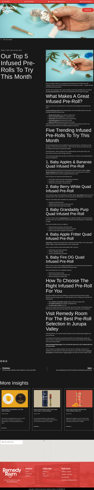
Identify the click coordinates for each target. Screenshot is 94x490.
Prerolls (16, 50)
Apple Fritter (49, 242)
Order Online (36, 10)
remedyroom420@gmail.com (69, 480)
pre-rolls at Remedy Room (52, 91)
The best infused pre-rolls (52, 110)
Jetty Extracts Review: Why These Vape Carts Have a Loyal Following (45, 410)
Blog (59, 10)
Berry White (80, 195)
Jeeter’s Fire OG (66, 265)
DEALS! (52, 10)
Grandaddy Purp (64, 218)
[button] (37, 10)
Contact (65, 10)
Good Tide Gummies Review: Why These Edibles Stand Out (76, 410)
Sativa (20, 50)
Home (28, 10)
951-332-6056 (65, 477)
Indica (11, 50)
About (45, 10)
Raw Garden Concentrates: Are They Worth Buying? (12, 410)
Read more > (4, 428)
